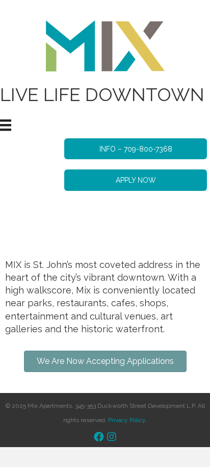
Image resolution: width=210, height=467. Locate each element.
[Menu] (5, 125)
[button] (135, 149)
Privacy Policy (126, 420)
